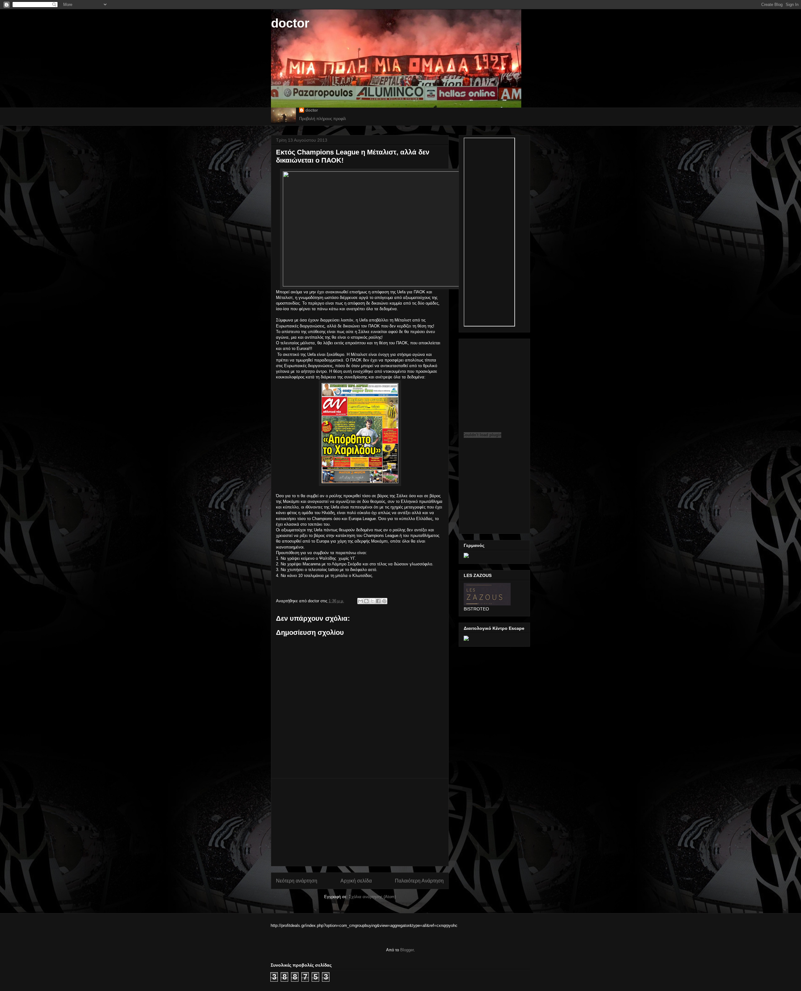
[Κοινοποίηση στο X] (372, 601)
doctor (290, 23)
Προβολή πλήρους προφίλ (322, 118)
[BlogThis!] (366, 601)
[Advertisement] (360, 822)
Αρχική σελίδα (356, 880)
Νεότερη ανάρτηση (296, 880)
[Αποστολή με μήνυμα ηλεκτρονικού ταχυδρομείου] (360, 601)
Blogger (407, 950)
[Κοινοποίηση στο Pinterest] (384, 601)
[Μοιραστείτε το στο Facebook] (378, 601)
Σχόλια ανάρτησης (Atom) (372, 896)
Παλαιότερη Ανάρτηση (419, 880)
